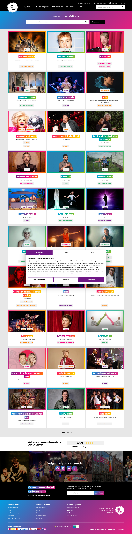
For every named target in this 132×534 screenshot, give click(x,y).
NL (121, 3)
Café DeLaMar (57, 7)
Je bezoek (70, 7)
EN (124, 3)
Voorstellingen (41, 7)
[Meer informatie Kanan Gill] (66, 169)
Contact (10, 510)
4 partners (49, 274)
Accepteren (91, 279)
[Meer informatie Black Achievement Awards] (105, 367)
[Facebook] (57, 468)
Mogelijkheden (41, 515)
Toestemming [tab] (39, 252)
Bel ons (70, 513)
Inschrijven (99, 493)
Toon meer (65, 432)
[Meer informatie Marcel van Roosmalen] (27, 169)
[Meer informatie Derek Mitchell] (105, 328)
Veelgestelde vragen (14, 513)
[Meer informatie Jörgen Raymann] (105, 287)
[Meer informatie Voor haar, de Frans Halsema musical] (27, 287)
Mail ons (70, 510)
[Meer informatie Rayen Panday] (105, 206)
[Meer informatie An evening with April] (27, 130)
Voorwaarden (112, 529)
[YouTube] (69, 468)
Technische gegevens (14, 518)
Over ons (82, 7)
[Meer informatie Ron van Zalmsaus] (66, 51)
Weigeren (66, 279)
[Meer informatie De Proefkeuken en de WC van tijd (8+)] (27, 408)
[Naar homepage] (12, 7)
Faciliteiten (39, 518)
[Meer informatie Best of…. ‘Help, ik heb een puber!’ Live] (27, 367)
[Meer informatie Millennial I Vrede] (27, 90)
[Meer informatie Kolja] (105, 90)
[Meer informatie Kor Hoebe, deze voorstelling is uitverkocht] (105, 51)
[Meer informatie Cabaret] (27, 245)
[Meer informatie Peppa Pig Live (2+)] (27, 206)
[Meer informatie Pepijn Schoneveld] (66, 367)
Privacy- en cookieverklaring (80, 274)
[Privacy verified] (62, 526)
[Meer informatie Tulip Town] (105, 408)
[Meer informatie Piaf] (66, 287)
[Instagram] (63, 468)
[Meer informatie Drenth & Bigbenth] (66, 245)
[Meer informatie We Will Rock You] (27, 51)
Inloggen (11, 515)
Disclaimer (121, 529)
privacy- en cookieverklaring (41, 495)
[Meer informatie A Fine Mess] (27, 328)
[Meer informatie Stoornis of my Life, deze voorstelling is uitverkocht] (66, 90)
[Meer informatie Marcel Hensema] (105, 169)
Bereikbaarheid (13, 507)
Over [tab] (92, 252)
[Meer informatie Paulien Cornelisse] (66, 328)
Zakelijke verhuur (85, 3)
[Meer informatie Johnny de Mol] (66, 408)
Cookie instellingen (39, 279)
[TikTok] (74, 468)
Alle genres (95, 22)
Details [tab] (66, 252)
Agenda (27, 7)
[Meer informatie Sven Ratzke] (105, 245)
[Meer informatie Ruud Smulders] (66, 206)
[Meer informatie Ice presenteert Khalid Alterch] (66, 130)
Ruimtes (39, 513)
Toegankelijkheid (101, 3)
